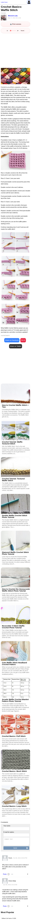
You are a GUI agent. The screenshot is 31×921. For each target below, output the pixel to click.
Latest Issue (4, 2)
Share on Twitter (15, 346)
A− (8, 30)
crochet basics (5, 335)
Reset (22, 30)
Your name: (6, 826)
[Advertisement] (15, 50)
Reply (5, 874)
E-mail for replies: (8, 832)
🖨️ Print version (15, 24)
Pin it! (23, 340)
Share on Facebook (12, 340)
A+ (18, 30)
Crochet (3, 13)
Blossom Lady (13, 15)
